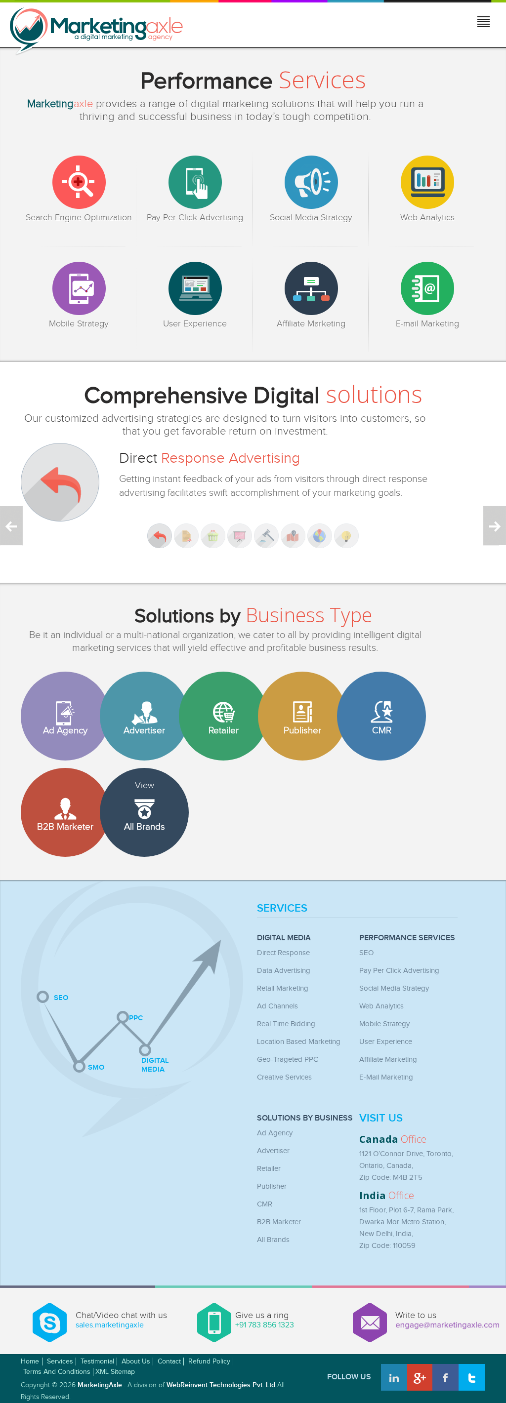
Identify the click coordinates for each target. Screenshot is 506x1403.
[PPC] (123, 1017)
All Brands (273, 1240)
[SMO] (79, 1066)
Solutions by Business (305, 1118)
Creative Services (284, 1077)
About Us (136, 1361)
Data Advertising (283, 970)
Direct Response (283, 953)
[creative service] (346, 535)
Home (30, 1361)
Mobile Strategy (384, 1024)
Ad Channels (277, 1006)
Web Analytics (381, 1006)
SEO (366, 953)
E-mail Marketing (386, 1077)
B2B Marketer (279, 1222)
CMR (264, 1204)
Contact (169, 1361)
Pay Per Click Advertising (399, 970)
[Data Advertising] (186, 535)
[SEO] (43, 997)
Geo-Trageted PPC (287, 1059)
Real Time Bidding (286, 1024)
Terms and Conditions (56, 1372)
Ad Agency (275, 1133)
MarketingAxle (100, 1385)
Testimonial (97, 1361)
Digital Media (284, 938)
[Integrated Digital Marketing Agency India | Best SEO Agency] (96, 31)
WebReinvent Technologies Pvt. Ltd (221, 1385)
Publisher (272, 1186)
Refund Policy (209, 1361)
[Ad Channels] (239, 535)
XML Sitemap (115, 1372)
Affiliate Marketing (388, 1059)
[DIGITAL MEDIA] (145, 1050)
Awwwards (475, 1372)
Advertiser (273, 1151)
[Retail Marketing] (213, 535)
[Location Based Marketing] (293, 535)
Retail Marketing (282, 988)
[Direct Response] (159, 535)
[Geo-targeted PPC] (319, 535)
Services (282, 910)
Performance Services (407, 938)
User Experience (385, 1042)
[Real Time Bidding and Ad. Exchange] (266, 535)
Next (494, 526)
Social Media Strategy (394, 988)
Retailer (269, 1168)
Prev (11, 526)
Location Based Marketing (298, 1042)
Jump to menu (484, 23)
